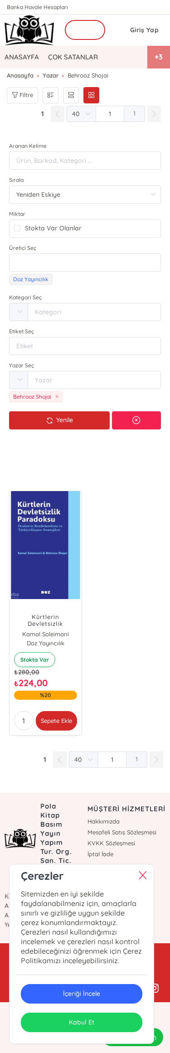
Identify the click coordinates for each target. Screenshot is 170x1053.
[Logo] (29, 30)
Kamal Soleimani (45, 634)
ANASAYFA (22, 57)
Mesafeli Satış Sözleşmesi (121, 832)
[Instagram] (154, 989)
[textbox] (85, 262)
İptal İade (100, 854)
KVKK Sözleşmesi (111, 843)
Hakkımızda (103, 821)
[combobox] (85, 262)
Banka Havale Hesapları (37, 7)
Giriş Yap (144, 30)
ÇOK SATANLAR (73, 57)
